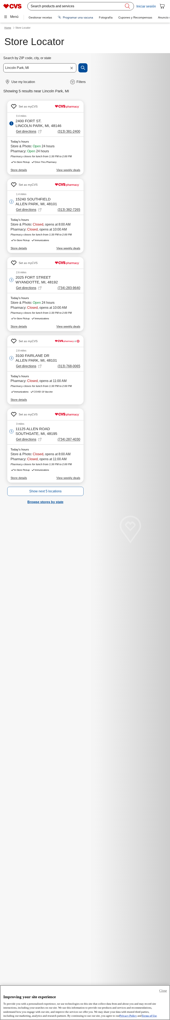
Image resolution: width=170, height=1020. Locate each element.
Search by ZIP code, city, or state (27, 58)
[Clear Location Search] (71, 67)
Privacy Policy (128, 1015)
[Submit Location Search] (82, 67)
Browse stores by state (45, 502)
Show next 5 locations (45, 491)
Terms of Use (149, 1015)
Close (163, 990)
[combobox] (39, 67)
